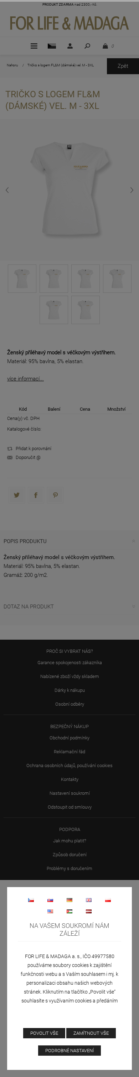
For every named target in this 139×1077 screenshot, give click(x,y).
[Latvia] (88, 911)
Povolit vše (44, 1033)
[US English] (50, 911)
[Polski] (108, 900)
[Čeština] (31, 900)
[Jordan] (69, 911)
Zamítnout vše (91, 1033)
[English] (88, 900)
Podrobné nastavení (69, 1050)
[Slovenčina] (50, 900)
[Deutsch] (69, 900)
